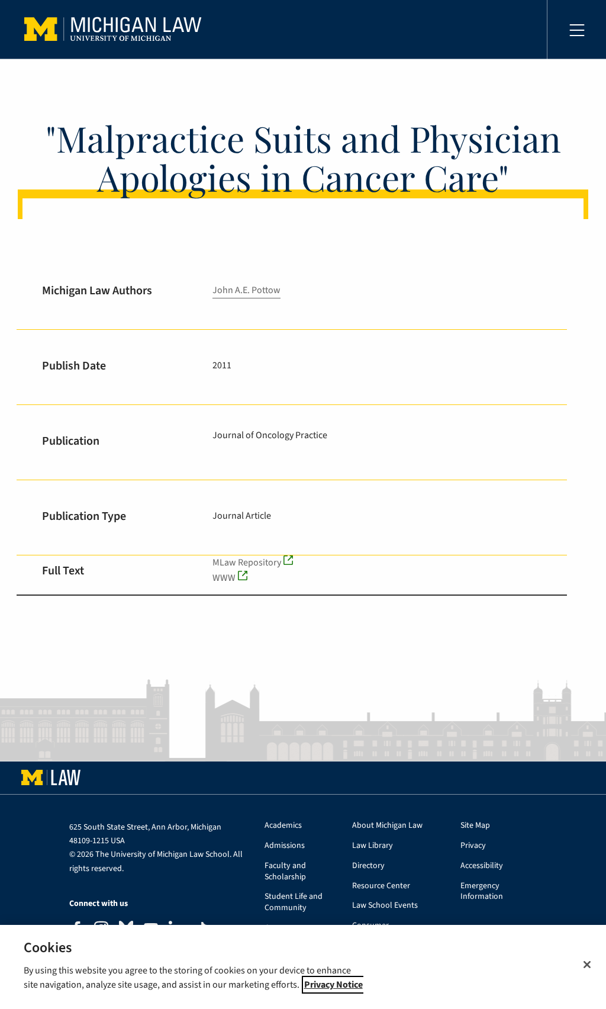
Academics (283, 825)
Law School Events (385, 905)
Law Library (372, 845)
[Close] (587, 965)
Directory (368, 866)
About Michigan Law (387, 825)
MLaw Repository (246, 562)
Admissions (285, 845)
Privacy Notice (333, 984)
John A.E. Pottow (246, 290)
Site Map (475, 825)
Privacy (473, 845)
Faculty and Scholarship (285, 871)
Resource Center (381, 886)
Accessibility (481, 866)
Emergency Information (481, 892)
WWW (224, 577)
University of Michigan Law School (116, 29)
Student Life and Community (294, 902)
